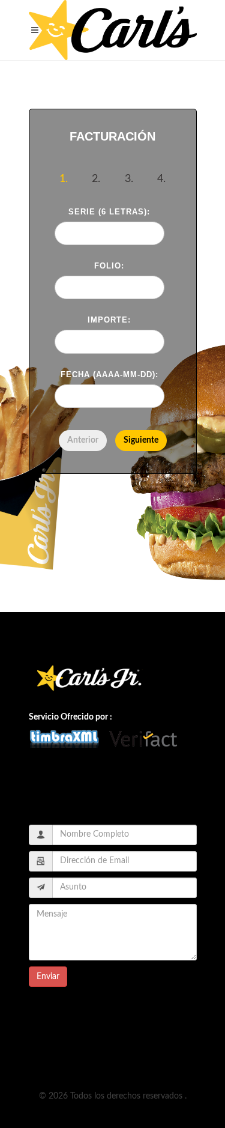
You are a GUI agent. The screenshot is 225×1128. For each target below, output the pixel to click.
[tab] (63, 180)
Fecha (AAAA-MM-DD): (109, 374)
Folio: (109, 265)
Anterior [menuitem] (82, 440)
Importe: (109, 319)
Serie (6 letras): (109, 211)
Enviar (48, 976)
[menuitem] (141, 440)
